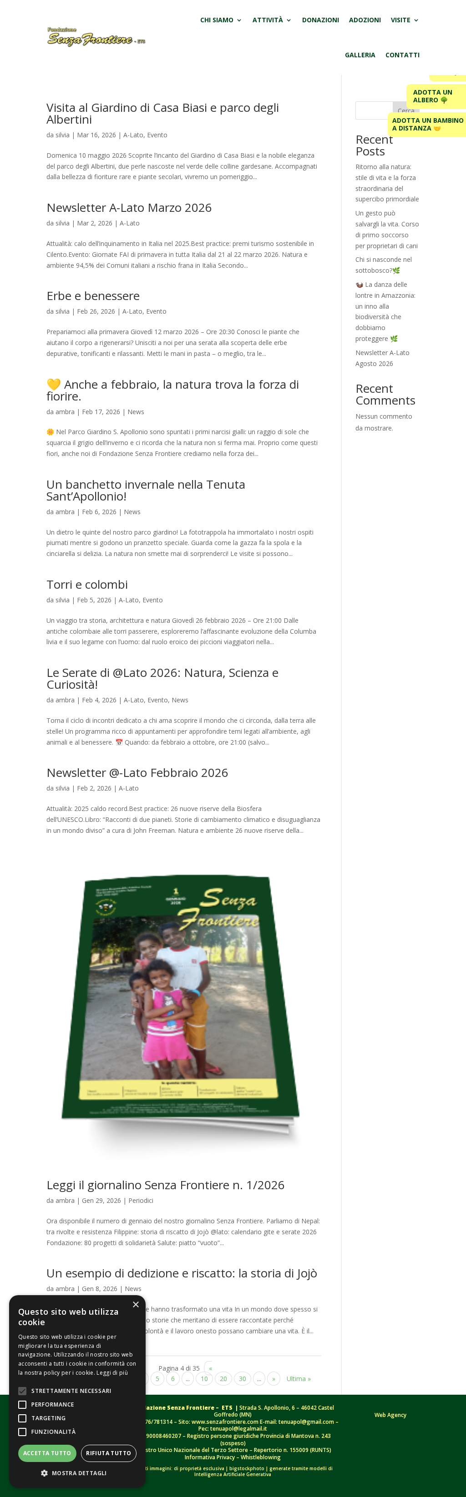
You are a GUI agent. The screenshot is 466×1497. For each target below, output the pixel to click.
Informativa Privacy (210, 1457)
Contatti (402, 54)
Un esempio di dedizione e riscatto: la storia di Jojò (181, 1273)
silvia (63, 134)
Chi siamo (216, 19)
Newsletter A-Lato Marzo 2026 (129, 207)
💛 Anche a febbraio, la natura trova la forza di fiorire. (172, 390)
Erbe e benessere (93, 295)
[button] (77, 1473)
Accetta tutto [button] (47, 1453)
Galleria (360, 54)
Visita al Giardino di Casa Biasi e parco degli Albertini (162, 113)
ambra (65, 411)
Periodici (140, 1200)
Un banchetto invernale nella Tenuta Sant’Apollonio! (145, 490)
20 (223, 1378)
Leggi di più (112, 1373)
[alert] (77, 1391)
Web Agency (390, 1415)
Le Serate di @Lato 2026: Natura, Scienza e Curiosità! (162, 678)
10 (204, 1378)
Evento (157, 134)
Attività (268, 19)
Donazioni (320, 19)
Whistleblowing (261, 1457)
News (135, 411)
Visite (400, 19)
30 (242, 1378)
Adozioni (365, 19)
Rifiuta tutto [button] (108, 1453)
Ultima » (299, 1378)
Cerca (406, 110)
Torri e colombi (87, 584)
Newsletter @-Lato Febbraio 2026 (137, 772)
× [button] (135, 1305)
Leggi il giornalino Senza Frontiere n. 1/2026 (165, 1185)
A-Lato (133, 134)
